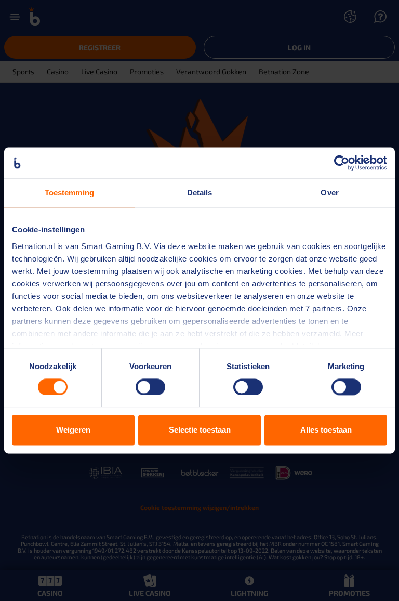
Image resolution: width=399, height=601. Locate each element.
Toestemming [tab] (69, 192)
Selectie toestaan (200, 430)
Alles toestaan (326, 430)
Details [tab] (199, 192)
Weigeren (73, 430)
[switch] (150, 386)
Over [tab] (329, 192)
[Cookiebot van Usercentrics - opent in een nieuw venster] (341, 163)
